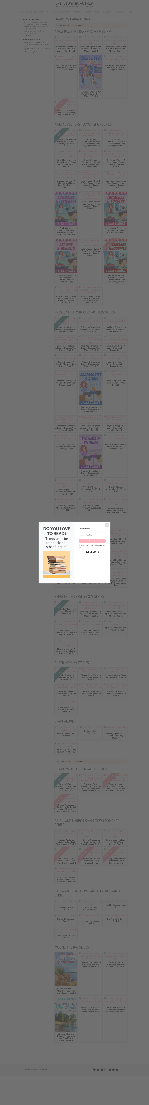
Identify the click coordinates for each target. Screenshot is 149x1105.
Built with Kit (92, 552)
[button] (56, 565)
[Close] (107, 525)
